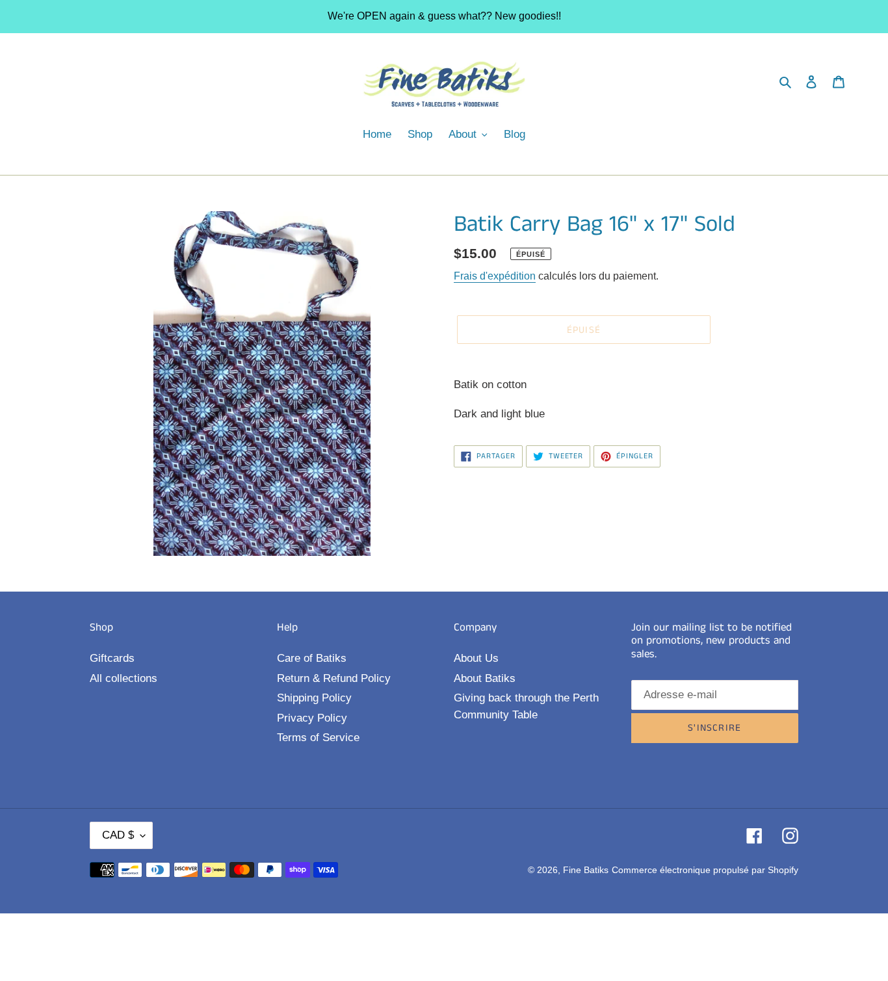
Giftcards (112, 658)
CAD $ (118, 835)
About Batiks (485, 678)
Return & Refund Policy (334, 678)
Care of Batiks (311, 658)
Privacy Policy (312, 718)
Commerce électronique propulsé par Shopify (705, 870)
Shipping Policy (314, 698)
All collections (123, 678)
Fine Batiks (585, 870)
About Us (476, 658)
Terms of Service (318, 737)
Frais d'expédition (495, 275)
